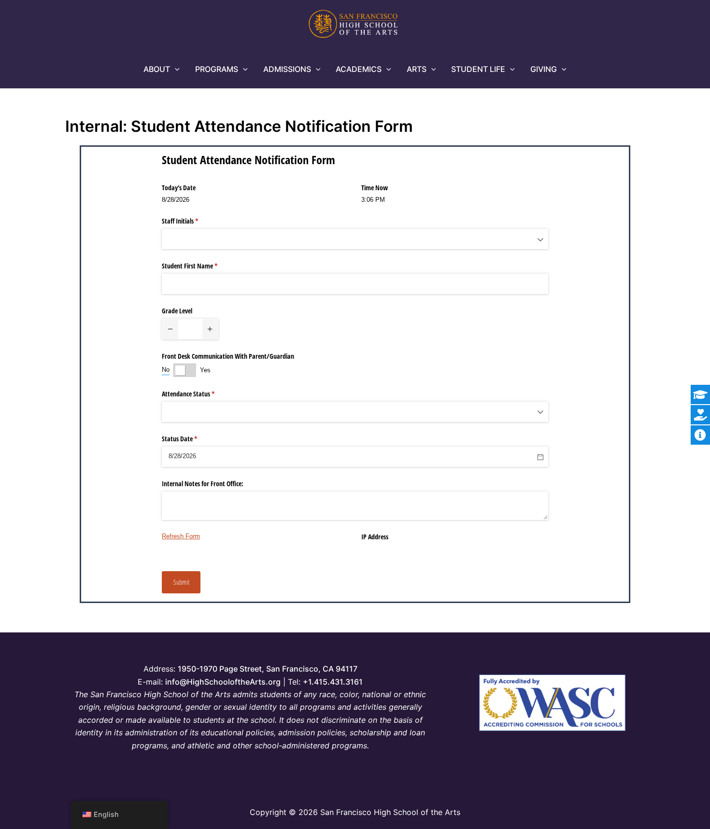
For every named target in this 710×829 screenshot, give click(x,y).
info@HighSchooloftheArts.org (223, 682)
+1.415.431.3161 (333, 682)
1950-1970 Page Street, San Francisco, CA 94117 (267, 669)
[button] (175, 69)
